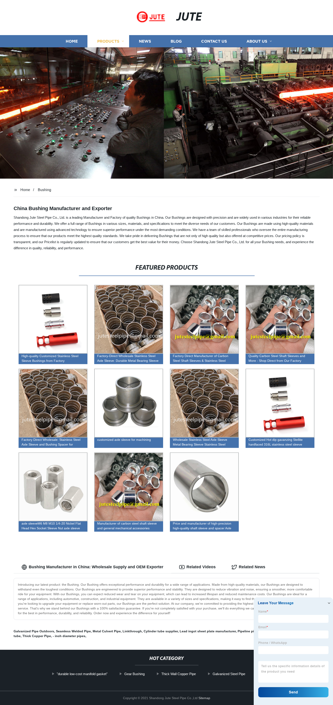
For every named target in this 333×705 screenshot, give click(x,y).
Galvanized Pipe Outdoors (34, 631)
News (145, 41)
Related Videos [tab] (201, 567)
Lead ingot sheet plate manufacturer (208, 631)
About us (256, 41)
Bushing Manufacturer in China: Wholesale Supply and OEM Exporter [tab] (96, 567)
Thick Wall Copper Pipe (178, 674)
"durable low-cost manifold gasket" (82, 674)
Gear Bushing (134, 674)
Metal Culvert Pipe (107, 631)
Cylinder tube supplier (161, 631)
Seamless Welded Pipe (73, 631)
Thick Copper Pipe (36, 636)
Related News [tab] (252, 567)
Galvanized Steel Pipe (228, 674)
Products (108, 41)
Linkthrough (132, 631)
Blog (176, 41)
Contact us (214, 41)
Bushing (44, 190)
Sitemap (204, 698)
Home (72, 41)
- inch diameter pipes (69, 636)
